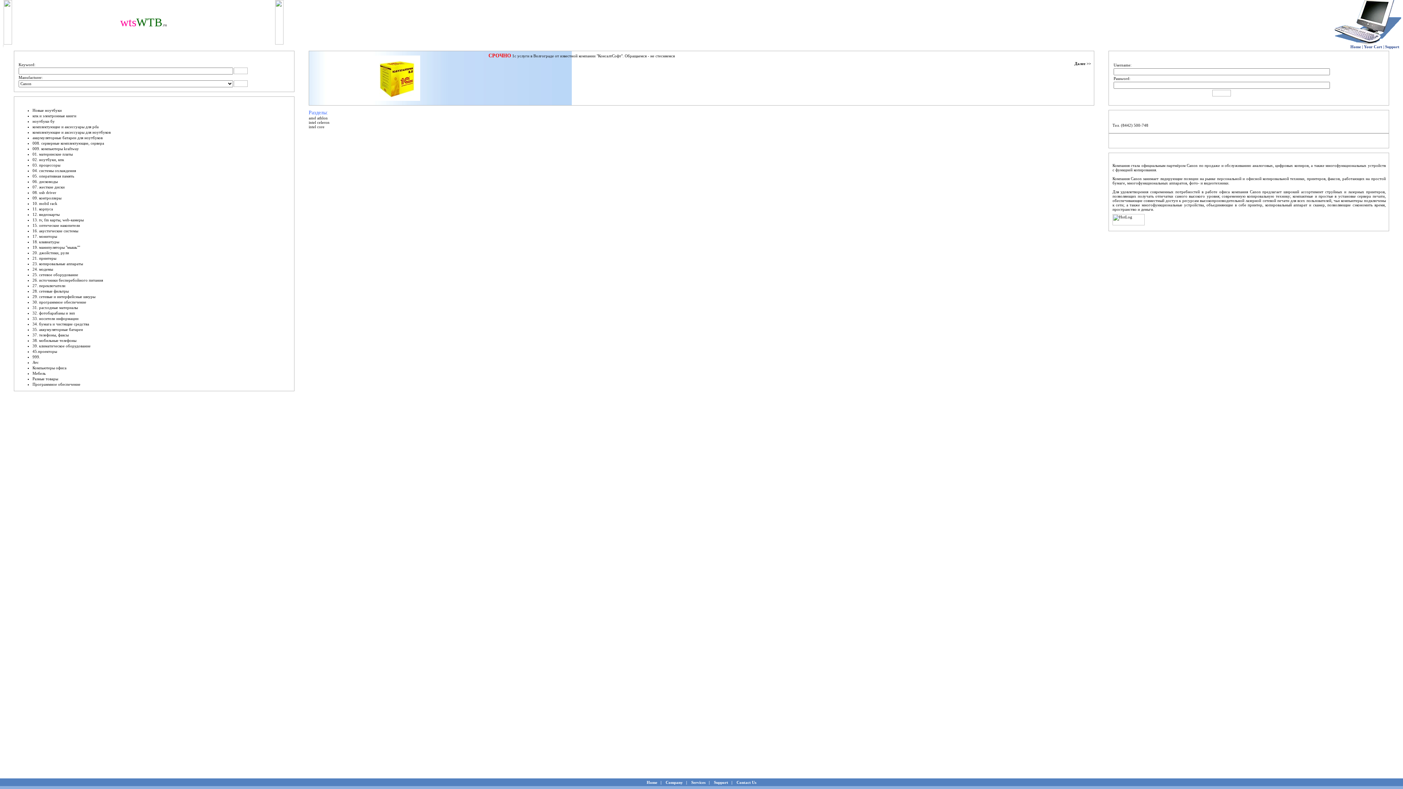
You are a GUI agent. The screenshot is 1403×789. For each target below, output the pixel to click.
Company (674, 782)
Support (1392, 47)
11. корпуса (43, 209)
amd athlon (318, 118)
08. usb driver (44, 192)
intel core (316, 127)
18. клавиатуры (46, 242)
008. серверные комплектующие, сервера (68, 143)
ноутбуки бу (44, 121)
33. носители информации (56, 318)
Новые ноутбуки (47, 110)
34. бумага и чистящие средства (61, 324)
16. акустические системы (55, 231)
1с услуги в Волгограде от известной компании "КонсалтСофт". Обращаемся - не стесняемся (593, 56)
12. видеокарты (46, 214)
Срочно (499, 55)
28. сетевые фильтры (51, 291)
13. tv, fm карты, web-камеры (58, 220)
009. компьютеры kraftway (56, 148)
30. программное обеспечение (59, 302)
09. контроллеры (47, 198)
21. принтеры (44, 258)
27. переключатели (49, 285)
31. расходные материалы (55, 307)
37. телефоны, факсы (51, 335)
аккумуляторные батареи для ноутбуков (68, 138)
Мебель (39, 373)
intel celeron (319, 122)
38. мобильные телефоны (54, 340)
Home (1355, 47)
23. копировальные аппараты (58, 264)
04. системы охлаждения (54, 170)
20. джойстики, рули (51, 253)
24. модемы (43, 269)
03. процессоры (46, 165)
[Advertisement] (351, 144)
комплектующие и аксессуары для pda (66, 127)
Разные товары (45, 379)
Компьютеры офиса (49, 368)
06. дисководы (45, 181)
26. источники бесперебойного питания (68, 280)
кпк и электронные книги (54, 116)
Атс (36, 362)
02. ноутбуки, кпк (48, 159)
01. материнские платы (53, 154)
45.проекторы (45, 351)
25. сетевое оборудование (55, 274)
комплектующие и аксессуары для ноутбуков (72, 132)
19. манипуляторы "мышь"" (56, 247)
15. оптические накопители (56, 225)
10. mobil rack (45, 203)
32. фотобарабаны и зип (54, 313)
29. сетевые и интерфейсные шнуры (64, 296)
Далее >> (1083, 63)
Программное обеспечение (56, 384)
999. (36, 357)
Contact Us (746, 782)
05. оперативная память (53, 176)
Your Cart (1373, 47)
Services (698, 782)
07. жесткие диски (49, 187)
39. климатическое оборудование (62, 346)
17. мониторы (45, 236)
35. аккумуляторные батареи (58, 329)
